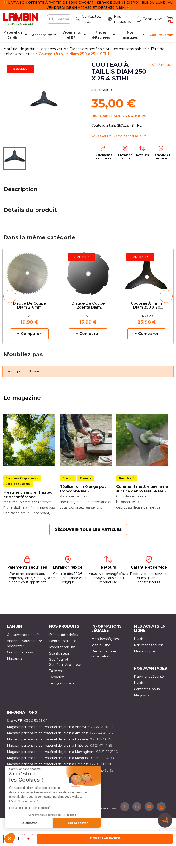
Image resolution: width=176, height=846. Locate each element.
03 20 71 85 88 (101, 764)
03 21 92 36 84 (102, 758)
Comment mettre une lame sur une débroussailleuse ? (142, 488)
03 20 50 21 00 (36, 721)
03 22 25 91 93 (102, 727)
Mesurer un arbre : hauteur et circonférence (28, 494)
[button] (9, 838)
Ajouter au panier (104, 838)
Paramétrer (28, 823)
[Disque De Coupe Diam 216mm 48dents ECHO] (29, 271)
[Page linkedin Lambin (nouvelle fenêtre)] (136, 806)
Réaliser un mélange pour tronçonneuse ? (84, 488)
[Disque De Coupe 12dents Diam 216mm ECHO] (88, 271)
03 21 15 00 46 (101, 739)
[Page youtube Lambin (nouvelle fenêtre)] (149, 806)
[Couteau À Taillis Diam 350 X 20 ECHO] (146, 271)
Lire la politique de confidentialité (29, 807)
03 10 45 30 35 (101, 770)
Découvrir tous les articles (88, 529)
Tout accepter (77, 823)
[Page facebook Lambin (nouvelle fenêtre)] (124, 806)
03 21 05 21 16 (107, 752)
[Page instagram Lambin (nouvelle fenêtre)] (161, 806)
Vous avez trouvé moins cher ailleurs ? (119, 136)
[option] (29, 296)
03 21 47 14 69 (101, 745)
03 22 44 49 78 (101, 733)
